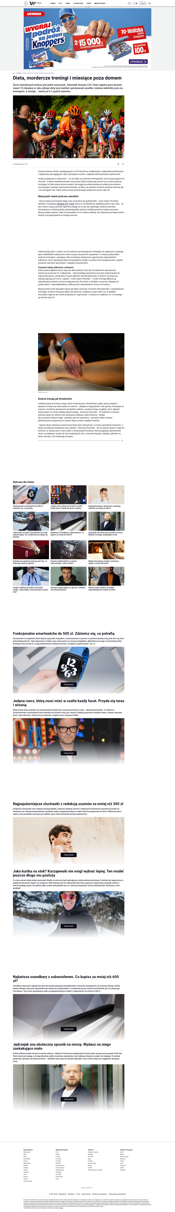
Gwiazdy (25, 1167)
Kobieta (25, 1165)
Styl (60, 3)
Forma (53, 3)
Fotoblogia (59, 1172)
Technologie (78, 3)
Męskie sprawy (99, 3)
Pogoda (25, 1176)
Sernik (121, 1152)
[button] (135, 3)
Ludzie (88, 3)
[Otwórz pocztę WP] (129, 3)
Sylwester (90, 1154)
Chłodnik (90, 1161)
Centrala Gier (59, 1176)
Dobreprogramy (60, 1165)
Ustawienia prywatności (117, 1194)
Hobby (67, 3)
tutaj (61, 1208)
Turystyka (58, 1161)
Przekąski (122, 1170)
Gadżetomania (60, 1170)
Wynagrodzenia (27, 1181)
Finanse (25, 1161)
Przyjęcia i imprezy (93, 1152)
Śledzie (122, 1154)
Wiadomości (26, 1152)
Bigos (89, 1159)
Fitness (25, 1179)
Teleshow (26, 1172)
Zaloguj (142, 3)
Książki (58, 1154)
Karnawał (90, 1156)
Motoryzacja (26, 1163)
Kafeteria (58, 1163)
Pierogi (90, 1165)
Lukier (121, 1163)
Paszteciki (123, 1165)
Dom (57, 1152)
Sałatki (122, 1167)
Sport (24, 1154)
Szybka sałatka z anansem (95, 1170)
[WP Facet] (40, 3)
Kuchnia (58, 1156)
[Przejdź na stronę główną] (26, 5)
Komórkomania (60, 1167)
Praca (25, 1174)
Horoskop (58, 1159)
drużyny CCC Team (65, 204)
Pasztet (90, 1167)
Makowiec (123, 1159)
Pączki (122, 1161)
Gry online (58, 1174)
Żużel (57, 1179)
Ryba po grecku (124, 1156)
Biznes (25, 1156)
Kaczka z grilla (92, 1163)
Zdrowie (25, 1170)
